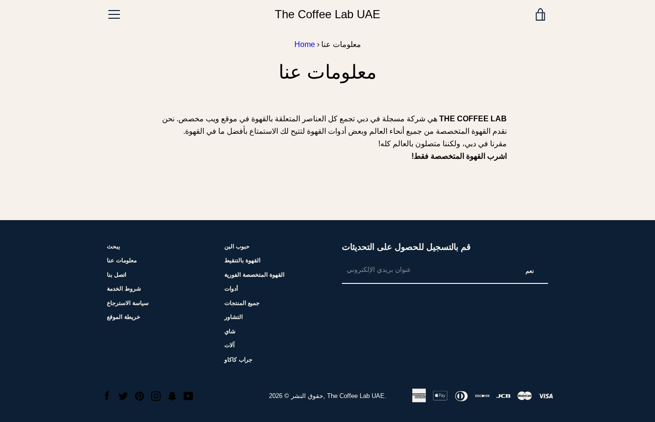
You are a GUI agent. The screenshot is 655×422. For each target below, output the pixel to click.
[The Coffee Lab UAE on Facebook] (107, 395)
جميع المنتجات (241, 303)
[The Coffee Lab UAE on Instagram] (156, 395)
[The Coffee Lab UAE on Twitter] (123, 395)
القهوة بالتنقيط (242, 260)
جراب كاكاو (238, 359)
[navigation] (114, 14)
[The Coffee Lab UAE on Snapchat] (172, 395)
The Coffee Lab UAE (327, 14)
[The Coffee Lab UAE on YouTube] (188, 395)
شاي (229, 331)
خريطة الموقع (123, 317)
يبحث (113, 246)
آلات (229, 345)
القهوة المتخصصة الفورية (254, 274)
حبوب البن (236, 246)
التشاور (233, 317)
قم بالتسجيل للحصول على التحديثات (406, 247)
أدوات (231, 288)
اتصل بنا (116, 274)
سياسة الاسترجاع (128, 303)
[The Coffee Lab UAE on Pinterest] (139, 395)
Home (304, 44)
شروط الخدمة (124, 288)
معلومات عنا (122, 260)
